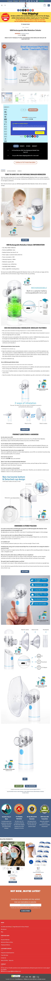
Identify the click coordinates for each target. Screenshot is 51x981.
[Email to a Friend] (32, 136)
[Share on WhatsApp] (25, 136)
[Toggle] (8, 150)
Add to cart (33, 109)
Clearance (27, 27)
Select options (38, 878)
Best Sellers (17, 789)
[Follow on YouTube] (33, 10)
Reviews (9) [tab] (20, 171)
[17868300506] (37, 1)
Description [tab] (3, 171)
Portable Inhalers (25, 792)
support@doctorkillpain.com (14, 971)
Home (23, 27)
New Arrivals (26, 789)
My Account (3, 929)
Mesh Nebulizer (37, 791)
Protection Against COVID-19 (34, 789)
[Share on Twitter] (30, 136)
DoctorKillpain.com (19, 979)
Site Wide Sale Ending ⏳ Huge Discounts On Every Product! (15, 926)
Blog (2, 931)
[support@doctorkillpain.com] (29, 1)
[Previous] (4, 67)
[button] (2, 5)
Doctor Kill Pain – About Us (7, 960)
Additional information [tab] (11, 171)
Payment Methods (5, 939)
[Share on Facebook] (28, 136)
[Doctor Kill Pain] (25, 5)
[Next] (47, 67)
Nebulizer (42, 791)
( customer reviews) (24, 33)
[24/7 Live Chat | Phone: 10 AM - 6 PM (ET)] (32, 1)
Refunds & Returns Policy (7, 942)
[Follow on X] (25, 10)
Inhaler (25, 791)
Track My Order (4, 955)
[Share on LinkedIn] (37, 136)
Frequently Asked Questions (7, 952)
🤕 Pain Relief (15, 1)
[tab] (16, 146)
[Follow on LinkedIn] (30, 10)
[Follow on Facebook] (18, 10)
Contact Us (3, 957)
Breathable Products (13, 791)
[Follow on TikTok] (23, 10)
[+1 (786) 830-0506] (34, 1)
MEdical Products (30, 791)
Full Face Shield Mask (12, 875)
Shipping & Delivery (5, 944)
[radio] (3, 868)
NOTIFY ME (40, 132)
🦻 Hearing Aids (9, 1)
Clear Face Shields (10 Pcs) (38, 872)
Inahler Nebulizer (20, 791)
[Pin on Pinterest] (35, 136)
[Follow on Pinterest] (28, 10)
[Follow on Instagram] (21, 10)
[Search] (5, 5)
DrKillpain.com (26, 979)
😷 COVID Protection (22, 1)
